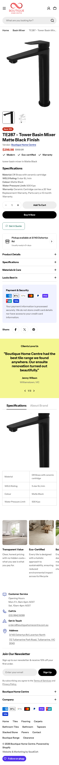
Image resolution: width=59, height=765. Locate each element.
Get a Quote (15, 226)
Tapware (41, 726)
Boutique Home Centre (23, 144)
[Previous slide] (25, 391)
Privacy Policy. (9, 684)
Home (5, 30)
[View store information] (51, 241)
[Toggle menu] (4, 8)
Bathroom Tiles (10, 726)
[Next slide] (34, 391)
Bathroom (27, 726)
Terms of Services (42, 680)
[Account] (49, 8)
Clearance (28, 737)
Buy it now (29, 214)
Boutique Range (11, 737)
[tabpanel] (29, 459)
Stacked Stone (10, 732)
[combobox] (29, 20)
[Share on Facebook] (15, 329)
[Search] (52, 20)
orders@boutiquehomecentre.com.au (28, 625)
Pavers (25, 732)
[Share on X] (24, 329)
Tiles (15, 721)
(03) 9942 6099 (16, 615)
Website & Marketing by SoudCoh (20, 751)
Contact (36, 732)
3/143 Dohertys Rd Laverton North (27, 634)
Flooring (25, 721)
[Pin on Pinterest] (33, 329)
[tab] (16, 406)
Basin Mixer (19, 30)
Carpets (38, 721)
